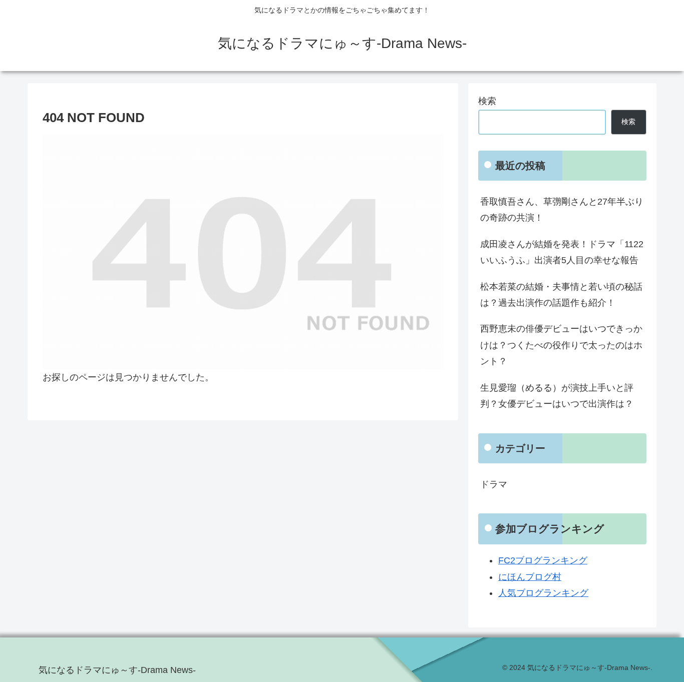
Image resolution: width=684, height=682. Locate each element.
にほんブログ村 (529, 577)
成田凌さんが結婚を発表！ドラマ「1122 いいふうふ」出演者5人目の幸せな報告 (561, 252)
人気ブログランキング (543, 593)
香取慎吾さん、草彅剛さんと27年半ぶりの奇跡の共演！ (561, 210)
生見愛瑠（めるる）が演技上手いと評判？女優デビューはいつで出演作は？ (556, 396)
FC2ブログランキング (542, 560)
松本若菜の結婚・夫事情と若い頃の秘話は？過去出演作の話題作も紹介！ (561, 295)
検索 (487, 101)
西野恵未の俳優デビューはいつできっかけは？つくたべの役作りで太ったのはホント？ (561, 345)
